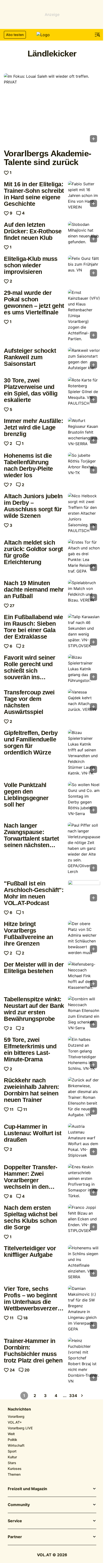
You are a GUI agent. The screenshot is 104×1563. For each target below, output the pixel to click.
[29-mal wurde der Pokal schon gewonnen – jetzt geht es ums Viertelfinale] (84, 316)
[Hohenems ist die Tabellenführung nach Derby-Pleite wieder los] (84, 464)
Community (19, 1505)
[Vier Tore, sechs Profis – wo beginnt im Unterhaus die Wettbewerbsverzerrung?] (84, 1309)
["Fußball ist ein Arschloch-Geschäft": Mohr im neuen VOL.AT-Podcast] (84, 892)
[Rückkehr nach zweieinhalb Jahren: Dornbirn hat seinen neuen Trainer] (84, 1097)
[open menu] (97, 35)
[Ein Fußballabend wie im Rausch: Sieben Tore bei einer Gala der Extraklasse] (84, 631)
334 (73, 1395)
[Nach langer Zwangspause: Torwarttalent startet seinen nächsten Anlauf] (84, 848)
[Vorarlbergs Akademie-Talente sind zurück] (52, 109)
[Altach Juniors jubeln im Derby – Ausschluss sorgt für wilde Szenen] (84, 513)
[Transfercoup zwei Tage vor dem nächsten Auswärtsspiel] (84, 701)
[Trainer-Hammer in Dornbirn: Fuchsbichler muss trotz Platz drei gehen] (84, 1361)
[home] (52, 35)
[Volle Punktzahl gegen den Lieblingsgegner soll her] (84, 799)
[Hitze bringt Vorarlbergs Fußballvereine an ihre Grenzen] (84, 938)
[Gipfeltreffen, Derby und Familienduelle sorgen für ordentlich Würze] (84, 753)
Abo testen (15, 35)
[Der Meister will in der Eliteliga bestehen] (84, 975)
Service (15, 1521)
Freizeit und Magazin (27, 1489)
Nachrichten (19, 1409)
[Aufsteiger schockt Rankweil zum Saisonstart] (84, 359)
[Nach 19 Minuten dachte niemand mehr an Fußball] (84, 592)
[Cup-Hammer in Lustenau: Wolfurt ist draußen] (84, 1140)
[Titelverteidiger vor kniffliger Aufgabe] (84, 1262)
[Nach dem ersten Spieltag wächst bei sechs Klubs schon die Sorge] (84, 1218)
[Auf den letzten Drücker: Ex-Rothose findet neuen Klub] (84, 233)
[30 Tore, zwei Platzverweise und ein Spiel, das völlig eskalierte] (84, 391)
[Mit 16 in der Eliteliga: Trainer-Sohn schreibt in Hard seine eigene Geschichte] (84, 195)
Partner (15, 1537)
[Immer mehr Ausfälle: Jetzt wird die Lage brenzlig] (84, 432)
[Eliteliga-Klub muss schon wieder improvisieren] (84, 268)
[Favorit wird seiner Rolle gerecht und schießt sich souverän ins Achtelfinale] (84, 668)
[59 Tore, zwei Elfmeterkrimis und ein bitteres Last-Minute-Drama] (84, 1054)
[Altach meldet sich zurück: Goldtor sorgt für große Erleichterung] (84, 556)
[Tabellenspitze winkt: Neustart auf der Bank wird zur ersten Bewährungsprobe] (84, 1013)
